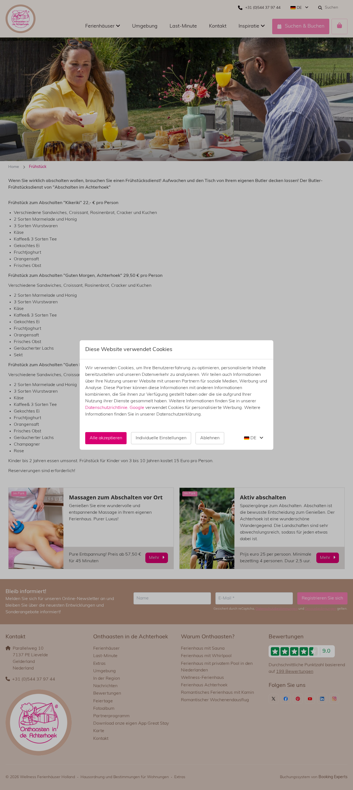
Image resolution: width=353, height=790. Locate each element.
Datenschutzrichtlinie (106, 408)
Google (137, 408)
